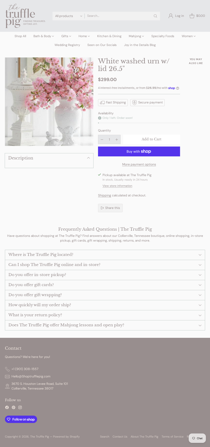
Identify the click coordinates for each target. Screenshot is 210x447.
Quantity (104, 130)
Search (104, 436)
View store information (117, 186)
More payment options (139, 164)
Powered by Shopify (66, 436)
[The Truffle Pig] (25, 16)
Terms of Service (173, 436)
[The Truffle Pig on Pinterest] (13, 408)
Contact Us (120, 436)
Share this (112, 208)
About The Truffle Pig (144, 436)
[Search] (155, 16)
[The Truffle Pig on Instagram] (20, 408)
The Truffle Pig (39, 436)
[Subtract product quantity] (102, 139)
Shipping (104, 195)
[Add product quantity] (116, 139)
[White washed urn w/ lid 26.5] (49, 101)
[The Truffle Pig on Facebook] (7, 408)
